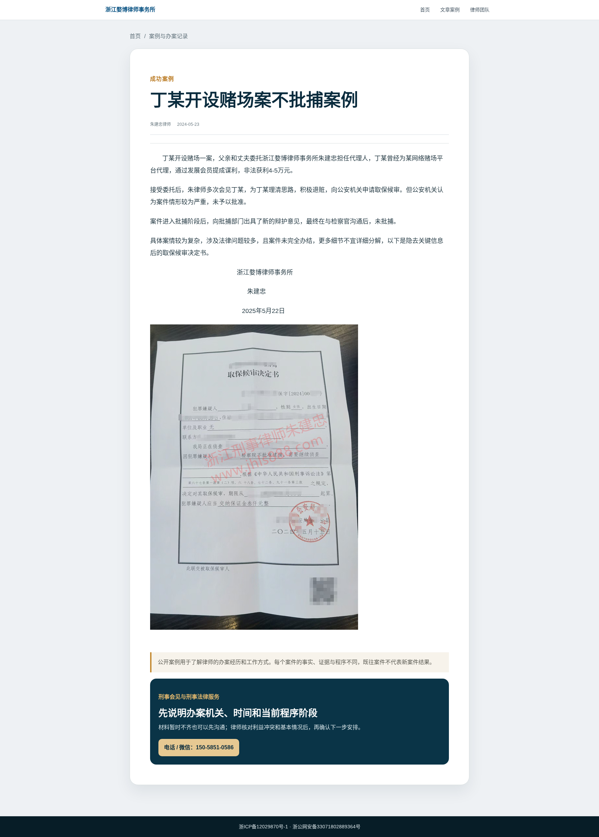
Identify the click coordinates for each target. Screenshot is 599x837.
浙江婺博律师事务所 (130, 9)
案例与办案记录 (168, 36)
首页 (425, 9)
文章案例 (450, 9)
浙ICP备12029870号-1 (263, 826)
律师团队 (479, 9)
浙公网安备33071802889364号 (327, 826)
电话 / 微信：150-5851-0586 (199, 747)
